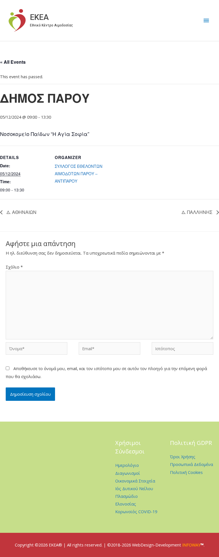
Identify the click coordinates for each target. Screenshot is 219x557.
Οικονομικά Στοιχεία (135, 481)
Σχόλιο (14, 267)
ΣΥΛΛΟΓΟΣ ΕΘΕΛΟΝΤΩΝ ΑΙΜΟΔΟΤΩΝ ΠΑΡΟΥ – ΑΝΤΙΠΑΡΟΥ (78, 173)
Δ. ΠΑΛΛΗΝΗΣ (198, 212)
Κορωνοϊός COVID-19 (136, 511)
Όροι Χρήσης (182, 456)
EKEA (39, 17)
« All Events (13, 62)
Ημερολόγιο (127, 465)
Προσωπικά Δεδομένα (191, 464)
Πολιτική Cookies (186, 472)
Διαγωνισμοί (127, 473)
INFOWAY (191, 545)
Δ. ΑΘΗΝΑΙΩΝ (20, 212)
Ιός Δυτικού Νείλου (134, 488)
